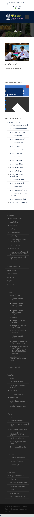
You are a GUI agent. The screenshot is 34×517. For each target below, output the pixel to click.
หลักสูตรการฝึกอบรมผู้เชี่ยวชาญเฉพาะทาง (19, 342)
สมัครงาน (13, 479)
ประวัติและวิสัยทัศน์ (16, 218)
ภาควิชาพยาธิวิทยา (16, 157)
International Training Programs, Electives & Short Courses (18, 358)
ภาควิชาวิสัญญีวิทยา (17, 164)
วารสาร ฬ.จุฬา (15, 465)
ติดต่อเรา (10, 284)
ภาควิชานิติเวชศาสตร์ (17, 150)
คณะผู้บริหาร (14, 222)
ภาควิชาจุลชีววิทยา (16, 143)
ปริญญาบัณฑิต (15, 295)
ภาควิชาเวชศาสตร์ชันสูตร (18, 190)
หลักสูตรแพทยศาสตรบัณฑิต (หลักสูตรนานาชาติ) (19, 305)
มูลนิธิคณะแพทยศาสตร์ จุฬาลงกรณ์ (18, 258)
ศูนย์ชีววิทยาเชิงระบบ (17, 438)
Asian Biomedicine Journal (17, 458)
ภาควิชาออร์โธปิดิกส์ (17, 180)
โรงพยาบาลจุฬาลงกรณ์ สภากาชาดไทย (18, 240)
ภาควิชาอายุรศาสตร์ (17, 183)
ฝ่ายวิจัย (12, 229)
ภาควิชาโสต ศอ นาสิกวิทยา (19, 203)
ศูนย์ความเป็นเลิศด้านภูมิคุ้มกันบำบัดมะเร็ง (17, 434)
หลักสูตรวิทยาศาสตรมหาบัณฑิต (19, 321)
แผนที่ (12, 490)
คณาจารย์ (13, 226)
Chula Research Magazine (17, 486)
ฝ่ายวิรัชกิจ (13, 236)
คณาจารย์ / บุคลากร (14, 122)
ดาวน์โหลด (11, 473)
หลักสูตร (10, 292)
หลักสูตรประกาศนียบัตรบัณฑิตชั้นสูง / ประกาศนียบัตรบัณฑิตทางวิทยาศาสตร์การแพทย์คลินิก (20, 349)
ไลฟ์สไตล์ (10, 375)
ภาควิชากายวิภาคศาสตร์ (18, 129)
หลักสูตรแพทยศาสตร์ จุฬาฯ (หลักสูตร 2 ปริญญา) (19, 312)
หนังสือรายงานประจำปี (17, 497)
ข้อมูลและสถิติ (14, 248)
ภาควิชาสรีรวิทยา (16, 171)
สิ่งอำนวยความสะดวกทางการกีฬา (17, 386)
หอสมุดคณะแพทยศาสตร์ (18, 429)
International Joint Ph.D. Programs (19, 332)
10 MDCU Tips (14, 397)
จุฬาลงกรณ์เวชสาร (16, 461)
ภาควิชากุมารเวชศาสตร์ (18, 132)
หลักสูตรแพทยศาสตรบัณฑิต (19, 299)
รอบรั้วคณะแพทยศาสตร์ (18, 394)
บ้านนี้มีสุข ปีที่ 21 (12, 64)
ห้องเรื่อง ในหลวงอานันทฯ (18, 406)
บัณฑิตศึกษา (14, 317)
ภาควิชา (12, 364)
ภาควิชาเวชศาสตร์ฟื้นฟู (18, 199)
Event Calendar (12, 270)
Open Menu (27, 17)
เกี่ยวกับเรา (11, 215)
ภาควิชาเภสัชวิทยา (16, 187)
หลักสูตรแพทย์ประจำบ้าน (19, 337)
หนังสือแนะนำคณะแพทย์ (18, 483)
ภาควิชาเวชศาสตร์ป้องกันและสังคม (18, 195)
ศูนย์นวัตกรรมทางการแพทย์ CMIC (19, 425)
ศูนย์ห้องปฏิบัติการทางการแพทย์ (18, 443)
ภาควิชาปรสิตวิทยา (16, 153)
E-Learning (10, 277)
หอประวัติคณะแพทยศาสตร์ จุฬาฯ (19, 402)
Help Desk (24, 4)
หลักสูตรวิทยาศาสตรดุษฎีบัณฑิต (19, 326)
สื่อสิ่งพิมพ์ (10, 455)
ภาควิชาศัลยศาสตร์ (16, 167)
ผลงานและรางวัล (15, 233)
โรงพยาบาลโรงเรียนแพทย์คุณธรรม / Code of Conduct (19, 253)
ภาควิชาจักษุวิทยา (16, 136)
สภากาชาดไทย (15, 245)
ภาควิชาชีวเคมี (15, 146)
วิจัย (11, 417)
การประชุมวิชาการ (16, 421)
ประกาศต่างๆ (14, 493)
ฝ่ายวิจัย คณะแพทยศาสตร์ (19, 125)
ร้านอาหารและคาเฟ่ (16, 382)
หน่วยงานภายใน (15, 367)
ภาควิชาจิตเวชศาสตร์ (17, 139)
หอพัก (12, 378)
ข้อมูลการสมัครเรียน (17, 476)
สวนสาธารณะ (14, 390)
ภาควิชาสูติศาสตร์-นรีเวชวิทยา (16, 175)
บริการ (9, 414)
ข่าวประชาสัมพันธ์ (13, 267)
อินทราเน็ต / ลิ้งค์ (13, 274)
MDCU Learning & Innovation (18, 447)
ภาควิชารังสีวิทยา (16, 160)
